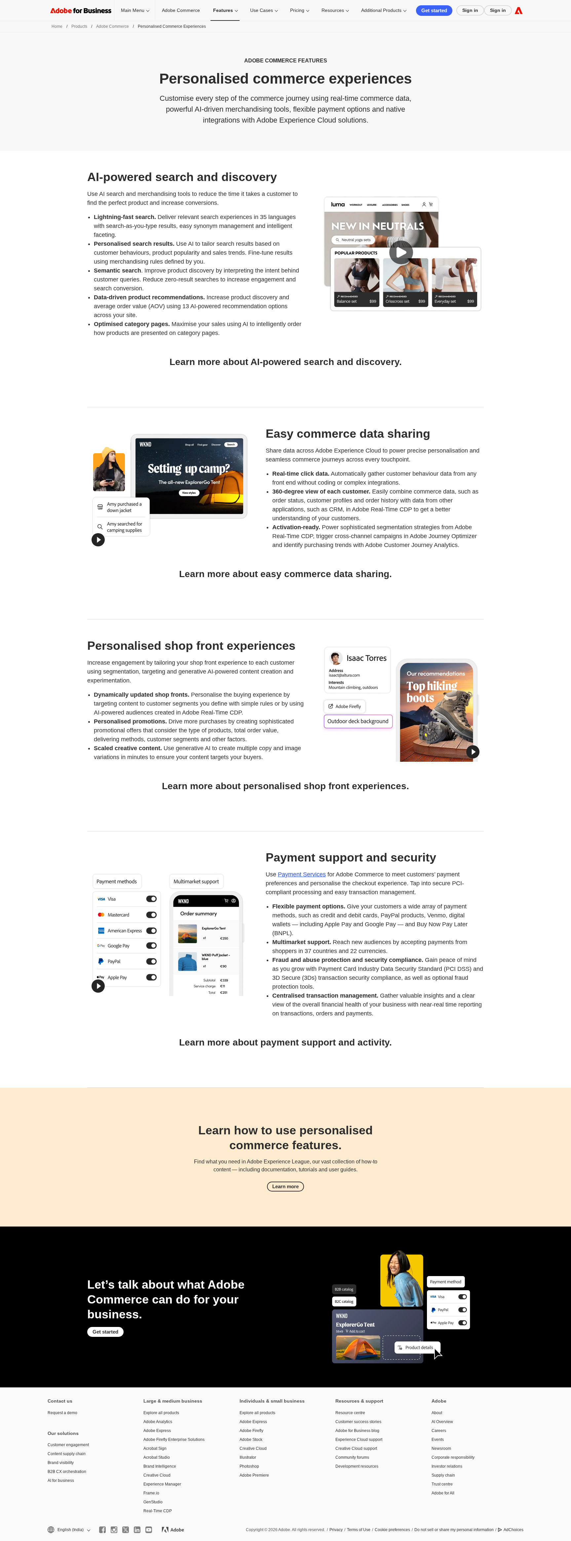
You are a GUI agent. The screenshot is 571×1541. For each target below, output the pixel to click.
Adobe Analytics (157, 1421)
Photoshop (249, 1466)
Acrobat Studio (156, 1457)
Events (438, 1439)
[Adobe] (518, 10)
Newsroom (441, 1448)
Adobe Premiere (254, 1475)
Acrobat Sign (155, 1448)
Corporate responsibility (453, 1457)
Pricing (297, 10)
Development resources (356, 1466)
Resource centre (350, 1413)
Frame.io (151, 1493)
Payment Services (302, 874)
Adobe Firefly (251, 1430)
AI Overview (442, 1421)
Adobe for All (443, 1493)
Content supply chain (67, 1453)
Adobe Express (157, 1430)
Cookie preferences (392, 1529)
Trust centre (442, 1484)
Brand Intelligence (159, 1466)
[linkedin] (137, 1529)
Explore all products (161, 1413)
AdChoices (513, 1529)
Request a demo (62, 1413)
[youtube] (148, 1529)
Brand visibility (61, 1462)
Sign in (470, 10)
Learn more (285, 1186)
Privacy (336, 1529)
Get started (434, 10)
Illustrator (248, 1457)
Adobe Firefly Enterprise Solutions (174, 1439)
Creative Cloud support (356, 1448)
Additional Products (381, 10)
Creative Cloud (157, 1475)
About (437, 1413)
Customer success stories (358, 1421)
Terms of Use (358, 1529)
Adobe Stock (251, 1439)
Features (223, 10)
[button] (401, 252)
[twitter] (125, 1529)
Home (57, 26)
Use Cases (261, 10)
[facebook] (102, 1529)
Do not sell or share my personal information (454, 1529)
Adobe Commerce (181, 10)
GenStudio (153, 1502)
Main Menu (132, 10)
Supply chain (443, 1475)
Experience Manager (162, 1484)
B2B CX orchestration (67, 1471)
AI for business (61, 1480)
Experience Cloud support (358, 1439)
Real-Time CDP (157, 1511)
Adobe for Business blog (357, 1430)
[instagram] (114, 1529)
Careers (439, 1430)
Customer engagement (68, 1445)
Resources (333, 10)
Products (79, 26)
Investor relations (447, 1466)
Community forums (352, 1457)
